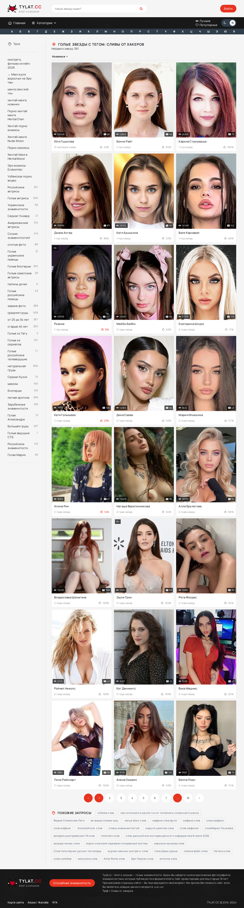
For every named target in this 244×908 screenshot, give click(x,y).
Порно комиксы (18, 148)
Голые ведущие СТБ (19, 435)
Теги (16, 44)
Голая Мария (17, 455)
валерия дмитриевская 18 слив (74, 836)
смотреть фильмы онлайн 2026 (19, 63)
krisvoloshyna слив (89, 828)
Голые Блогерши (19, 266)
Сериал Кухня (17, 377)
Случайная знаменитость (72, 883)
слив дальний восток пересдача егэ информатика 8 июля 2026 (167, 836)
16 (188, 798)
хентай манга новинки (17, 102)
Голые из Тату (17, 333)
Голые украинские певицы (16, 255)
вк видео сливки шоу (104, 820)
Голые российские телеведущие (17, 355)
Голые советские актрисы (20, 275)
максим (13, 384)
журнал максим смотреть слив (128, 851)
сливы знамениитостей (123, 828)
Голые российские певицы (16, 295)
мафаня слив (191, 820)
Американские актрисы (18, 225)
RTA (55, 902)
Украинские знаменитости (18, 207)
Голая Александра (16, 417)
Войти (228, 8)
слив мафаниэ (189, 828)
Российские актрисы (16, 189)
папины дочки (17, 284)
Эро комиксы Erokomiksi (17, 167)
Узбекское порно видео (20, 178)
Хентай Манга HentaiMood (17, 157)
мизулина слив (88, 858)
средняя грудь (18, 313)
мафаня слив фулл (164, 820)
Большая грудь (18, 426)
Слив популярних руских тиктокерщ (77, 851)
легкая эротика (18, 398)
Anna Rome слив (114, 858)
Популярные (208, 25)
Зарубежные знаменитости (18, 406)
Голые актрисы (18, 198)
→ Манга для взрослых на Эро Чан (20, 78)
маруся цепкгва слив (159, 828)
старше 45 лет (18, 327)
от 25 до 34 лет (18, 320)
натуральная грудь (17, 368)
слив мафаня (62, 828)
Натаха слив (222, 851)
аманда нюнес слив (67, 843)
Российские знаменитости (18, 446)
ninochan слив (110, 836)
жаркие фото (17, 306)
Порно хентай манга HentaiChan (17, 115)
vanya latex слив (135, 820)
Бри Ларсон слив (142, 858)
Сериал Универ (19, 216)
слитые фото (17, 245)
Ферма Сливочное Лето (69, 820)
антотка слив (168, 858)
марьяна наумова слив (169, 843)
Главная (19, 23)
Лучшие (205, 21)
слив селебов (63, 858)
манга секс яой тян (18, 91)
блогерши (15, 391)
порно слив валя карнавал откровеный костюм (117, 843)
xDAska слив (105, 813)
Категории (45, 23)
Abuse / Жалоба (38, 902)
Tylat (105, 891)
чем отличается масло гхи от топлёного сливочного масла (159, 813)
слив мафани (215, 820)
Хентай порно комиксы (17, 128)
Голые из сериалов (14, 342)
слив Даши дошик (166, 851)
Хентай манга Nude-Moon (17, 139)
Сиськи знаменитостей (19, 236)
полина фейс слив (196, 851)
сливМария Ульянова (219, 828)
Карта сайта (16, 902)
